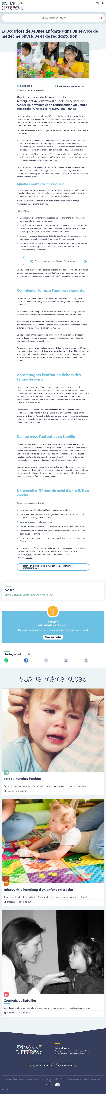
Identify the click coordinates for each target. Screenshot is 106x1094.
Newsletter (67, 1066)
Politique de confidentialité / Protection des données (80, 1079)
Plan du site (53, 1081)
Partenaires (38, 1079)
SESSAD (29, 558)
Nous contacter (53, 637)
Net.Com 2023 (7, 1089)
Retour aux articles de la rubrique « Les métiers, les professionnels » (48, 567)
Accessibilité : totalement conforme (19, 1079)
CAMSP (28, 555)
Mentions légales (52, 1079)
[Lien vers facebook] (103, 3)
